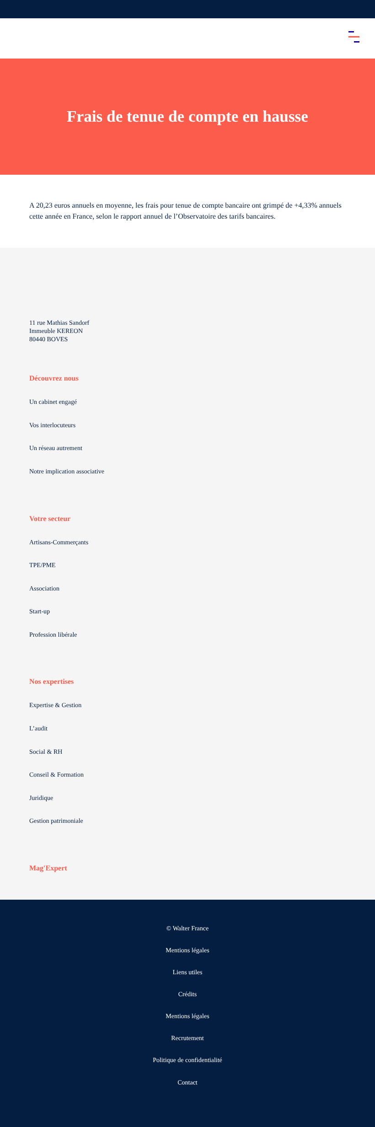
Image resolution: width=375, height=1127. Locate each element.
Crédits (187, 994)
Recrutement (187, 1038)
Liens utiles (188, 972)
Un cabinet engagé (53, 402)
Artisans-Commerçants (58, 542)
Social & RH (45, 752)
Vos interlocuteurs (52, 425)
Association (44, 588)
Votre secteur (49, 519)
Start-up (39, 611)
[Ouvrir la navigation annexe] (14, 9)
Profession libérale (53, 635)
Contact (187, 1082)
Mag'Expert (48, 868)
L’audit (38, 728)
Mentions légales (187, 950)
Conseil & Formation (56, 775)
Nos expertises (51, 682)
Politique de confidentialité (187, 1060)
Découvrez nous (54, 378)
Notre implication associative (66, 471)
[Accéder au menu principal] (354, 36)
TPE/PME (42, 565)
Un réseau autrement (55, 448)
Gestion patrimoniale (56, 821)
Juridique (41, 798)
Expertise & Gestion (55, 705)
